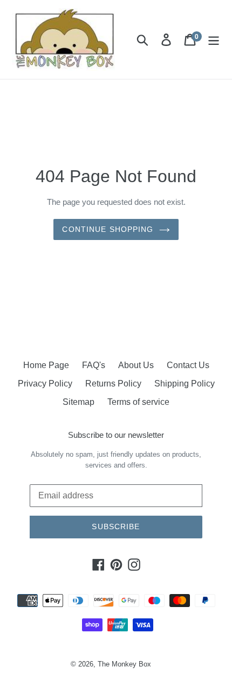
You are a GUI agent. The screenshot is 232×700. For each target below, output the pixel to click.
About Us (136, 365)
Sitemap (78, 401)
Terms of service (138, 401)
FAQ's (93, 365)
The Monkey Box (124, 664)
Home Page (46, 365)
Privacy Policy (45, 383)
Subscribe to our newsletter (116, 434)
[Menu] (214, 39)
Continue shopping (107, 229)
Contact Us (188, 365)
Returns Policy (113, 383)
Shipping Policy (184, 383)
